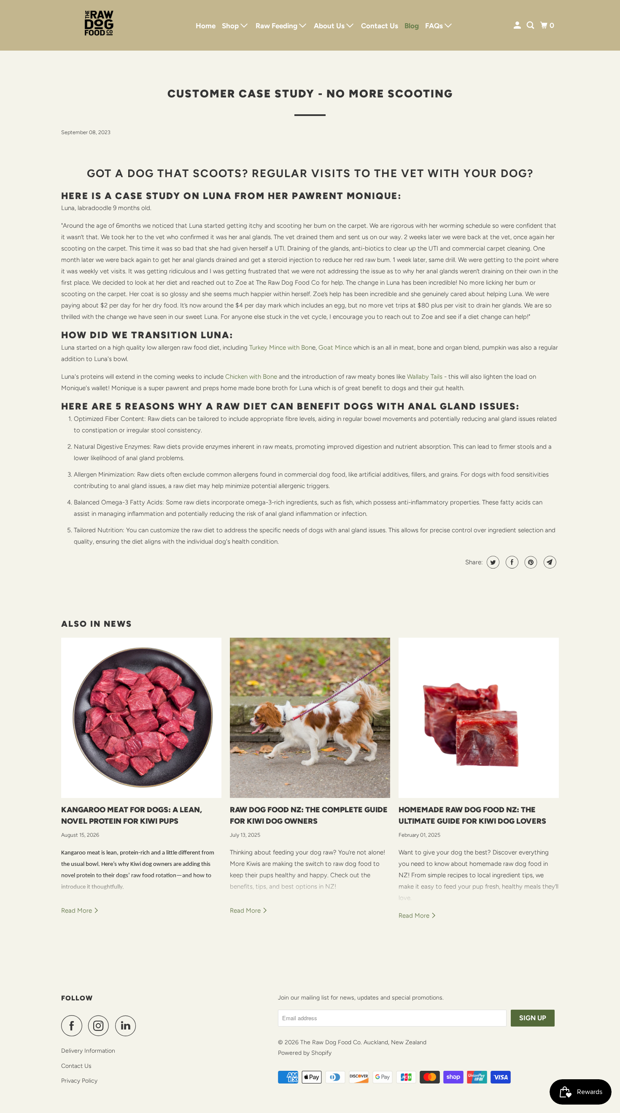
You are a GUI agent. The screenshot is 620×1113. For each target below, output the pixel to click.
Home (206, 26)
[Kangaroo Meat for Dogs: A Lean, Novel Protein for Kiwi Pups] (141, 718)
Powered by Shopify (305, 1052)
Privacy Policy (79, 1080)
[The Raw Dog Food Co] (99, 25)
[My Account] (518, 25)
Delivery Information (88, 1050)
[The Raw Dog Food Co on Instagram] (100, 1025)
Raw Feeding (277, 26)
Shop (231, 26)
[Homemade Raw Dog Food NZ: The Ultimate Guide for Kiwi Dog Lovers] (479, 718)
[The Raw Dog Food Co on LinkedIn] (127, 1025)
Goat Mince (335, 347)
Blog (411, 26)
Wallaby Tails (424, 376)
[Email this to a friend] (549, 562)
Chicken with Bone (251, 376)
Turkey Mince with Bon (280, 347)
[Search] (531, 25)
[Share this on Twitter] (492, 562)
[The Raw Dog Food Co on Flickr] (144, 1025)
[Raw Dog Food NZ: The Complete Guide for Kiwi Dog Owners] (310, 718)
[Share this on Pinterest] (530, 562)
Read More (77, 910)
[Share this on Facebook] (511, 562)
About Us (330, 26)
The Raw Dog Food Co (330, 1042)
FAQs (435, 26)
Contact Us (379, 26)
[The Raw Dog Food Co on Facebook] (73, 1025)
